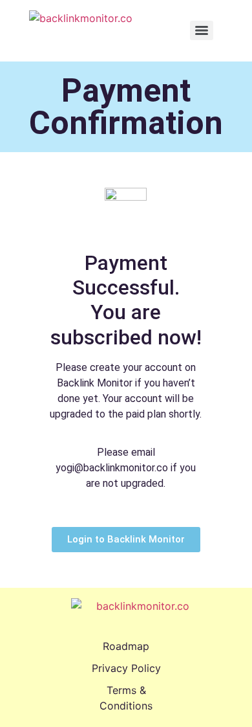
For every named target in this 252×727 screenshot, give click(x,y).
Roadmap (126, 646)
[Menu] (201, 30)
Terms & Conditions (126, 698)
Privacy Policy (126, 668)
